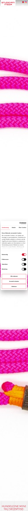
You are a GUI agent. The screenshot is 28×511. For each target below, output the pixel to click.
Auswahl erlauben (14, 281)
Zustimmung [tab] (5, 227)
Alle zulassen (14, 276)
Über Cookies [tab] (22, 227)
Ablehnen (14, 286)
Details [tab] (14, 227)
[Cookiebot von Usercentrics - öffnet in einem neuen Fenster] (19, 223)
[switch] (24, 259)
